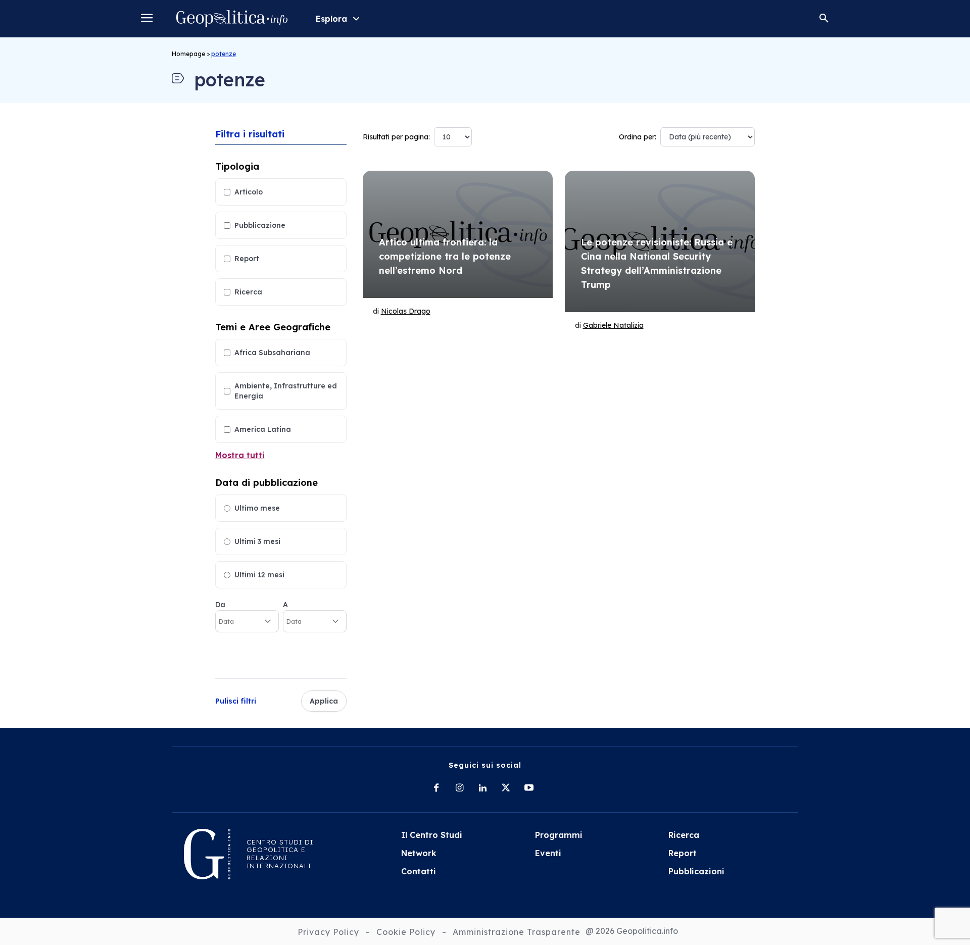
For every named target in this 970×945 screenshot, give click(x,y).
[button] (824, 19)
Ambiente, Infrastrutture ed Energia (285, 391)
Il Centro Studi (431, 835)
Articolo (248, 191)
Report (246, 258)
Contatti (418, 871)
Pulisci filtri (235, 701)
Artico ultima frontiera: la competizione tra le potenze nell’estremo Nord (445, 256)
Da (220, 604)
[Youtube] (529, 788)
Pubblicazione (259, 225)
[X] (506, 788)
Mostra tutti (240, 455)
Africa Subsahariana (272, 352)
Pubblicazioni (696, 871)
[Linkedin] (482, 788)
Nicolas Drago (405, 311)
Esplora (331, 19)
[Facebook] (436, 788)
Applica (324, 701)
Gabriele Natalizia (613, 325)
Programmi (559, 835)
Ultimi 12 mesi (259, 574)
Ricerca (248, 291)
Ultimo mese (257, 508)
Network (419, 853)
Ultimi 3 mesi (257, 541)
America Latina (262, 429)
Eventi (548, 853)
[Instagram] (459, 788)
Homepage (188, 54)
